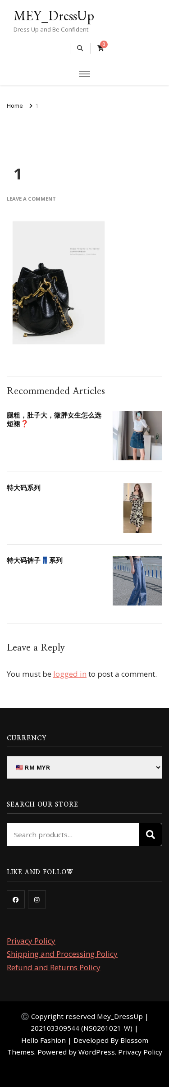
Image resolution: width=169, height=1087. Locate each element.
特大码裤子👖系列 (35, 559)
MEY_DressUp (54, 15)
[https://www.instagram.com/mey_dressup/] (37, 899)
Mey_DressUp (120, 1016)
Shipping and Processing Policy (62, 954)
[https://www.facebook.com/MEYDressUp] (16, 899)
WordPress (96, 1051)
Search (150, 834)
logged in (70, 674)
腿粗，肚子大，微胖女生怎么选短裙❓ (54, 419)
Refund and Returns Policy (53, 967)
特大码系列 (24, 487)
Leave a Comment (31, 198)
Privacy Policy (31, 941)
